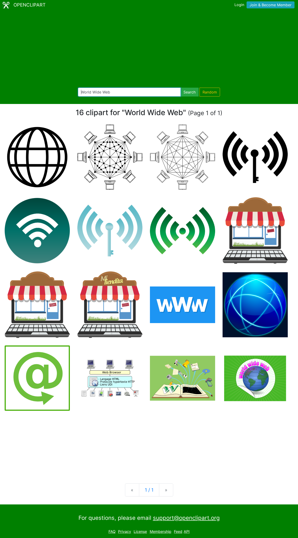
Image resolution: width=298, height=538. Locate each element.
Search (189, 92)
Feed (178, 531)
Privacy (124, 531)
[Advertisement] (149, 49)
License (140, 531)
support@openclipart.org (186, 517)
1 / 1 (149, 490)
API (187, 531)
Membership (160, 531)
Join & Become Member (270, 5)
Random (210, 92)
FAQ (111, 531)
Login (239, 4)
